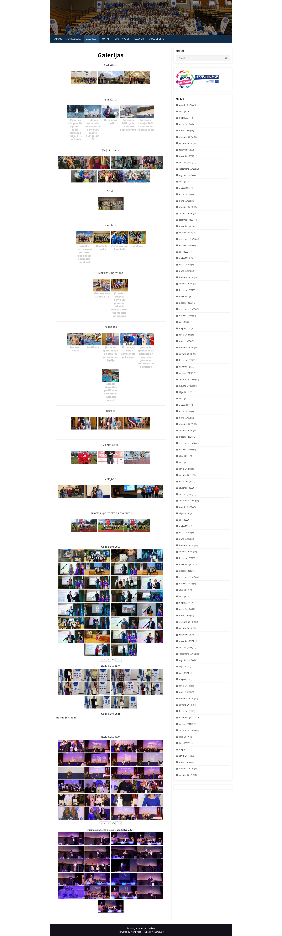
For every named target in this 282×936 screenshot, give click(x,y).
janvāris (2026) (186, 143)
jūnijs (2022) (184, 398)
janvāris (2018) (186, 704)
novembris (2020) (187, 487)
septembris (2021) (187, 443)
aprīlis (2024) (185, 264)
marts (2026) (185, 130)
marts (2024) (185, 270)
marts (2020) (185, 538)
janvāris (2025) (186, 213)
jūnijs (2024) (184, 251)
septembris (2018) (187, 653)
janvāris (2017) (186, 775)
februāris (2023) (186, 347)
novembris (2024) (187, 226)
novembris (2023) (187, 296)
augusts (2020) (186, 507)
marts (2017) (185, 762)
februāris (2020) (186, 545)
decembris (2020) (187, 481)
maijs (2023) (184, 328)
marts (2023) (185, 341)
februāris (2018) (186, 698)
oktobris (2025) (186, 162)
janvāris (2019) (186, 628)
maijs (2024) (184, 258)
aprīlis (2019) (185, 609)
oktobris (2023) (186, 302)
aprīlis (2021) (185, 468)
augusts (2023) (186, 315)
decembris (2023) (187, 290)
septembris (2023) (187, 309)
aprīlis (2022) (185, 411)
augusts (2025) (186, 175)
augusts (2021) (186, 449)
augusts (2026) (186, 105)
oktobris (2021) (186, 436)
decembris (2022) (187, 360)
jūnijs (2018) (184, 673)
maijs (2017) (184, 749)
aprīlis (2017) (185, 755)
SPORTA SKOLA (73, 38)
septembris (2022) (187, 379)
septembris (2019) (187, 577)
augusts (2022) (186, 385)
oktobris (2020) (186, 494)
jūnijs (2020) (184, 519)
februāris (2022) (186, 424)
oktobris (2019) (186, 570)
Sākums (58, 38)
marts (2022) (185, 417)
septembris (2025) (187, 168)
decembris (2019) (187, 558)
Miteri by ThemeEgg (153, 931)
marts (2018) (185, 692)
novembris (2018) (187, 641)
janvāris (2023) (186, 353)
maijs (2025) (184, 188)
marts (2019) (185, 615)
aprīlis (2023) (185, 334)
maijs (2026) (184, 117)
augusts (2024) (186, 245)
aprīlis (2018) (185, 685)
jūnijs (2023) (184, 322)
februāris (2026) (186, 137)
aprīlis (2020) (185, 532)
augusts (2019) (186, 583)
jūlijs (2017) (184, 736)
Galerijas (91, 38)
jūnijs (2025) (184, 181)
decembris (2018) (187, 634)
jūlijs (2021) (184, 456)
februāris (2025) (186, 207)
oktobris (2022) (186, 373)
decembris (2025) (187, 149)
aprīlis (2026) (185, 124)
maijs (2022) (184, 405)
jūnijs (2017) (184, 743)
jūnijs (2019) (184, 596)
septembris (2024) (187, 239)
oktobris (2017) (186, 724)
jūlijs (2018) (184, 666)
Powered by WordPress (130, 931)
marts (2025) (185, 200)
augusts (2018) (186, 660)
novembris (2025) (187, 156)
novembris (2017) (187, 717)
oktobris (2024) (186, 232)
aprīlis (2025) (185, 194)
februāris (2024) (186, 277)
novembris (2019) (187, 564)
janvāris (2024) (186, 283)
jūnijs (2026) (184, 111)
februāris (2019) (186, 621)
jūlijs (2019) (184, 590)
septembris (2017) (187, 730)
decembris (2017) (187, 711)
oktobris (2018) (186, 647)
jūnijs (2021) (184, 462)
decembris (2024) (187, 219)
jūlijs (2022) (184, 392)
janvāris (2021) (186, 475)
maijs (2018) (184, 679)
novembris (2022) (187, 366)
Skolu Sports (156, 38)
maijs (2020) (184, 526)
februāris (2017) (186, 768)
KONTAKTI (106, 38)
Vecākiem (139, 38)
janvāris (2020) (186, 551)
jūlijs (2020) (184, 513)
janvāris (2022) (186, 430)
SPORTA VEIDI (122, 38)
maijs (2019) (184, 602)
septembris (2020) (187, 500)
